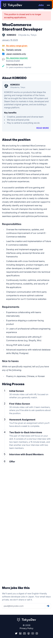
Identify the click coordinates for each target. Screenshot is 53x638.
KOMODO (15, 84)
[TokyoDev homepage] (12, 5)
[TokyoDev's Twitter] (16, 633)
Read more (42, 128)
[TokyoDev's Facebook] (28, 633)
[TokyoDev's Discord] (24, 633)
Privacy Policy (26, 628)
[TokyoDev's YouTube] (32, 633)
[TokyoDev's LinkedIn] (20, 633)
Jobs (41, 5)
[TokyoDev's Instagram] (36, 633)
